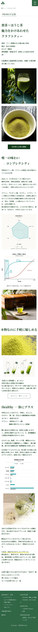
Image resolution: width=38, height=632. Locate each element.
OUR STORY (24, 595)
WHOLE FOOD (25, 615)
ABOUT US (23, 606)
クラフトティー (8, 597)
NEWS (4, 615)
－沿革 (23, 611)
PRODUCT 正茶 (7, 595)
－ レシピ (24, 620)
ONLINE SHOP (6, 611)
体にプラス (7, 607)
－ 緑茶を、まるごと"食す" (28, 617)
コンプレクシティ (8, 605)
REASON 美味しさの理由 (29, 597)
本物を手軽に (7, 602)
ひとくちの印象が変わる (10, 600)
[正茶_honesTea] (3, 3)
